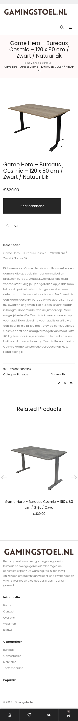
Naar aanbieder (32, 206)
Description (12, 245)
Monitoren (9, 662)
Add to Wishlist (7, 225)
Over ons (9, 617)
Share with (58, 374)
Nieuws (8, 630)
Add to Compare (16, 225)
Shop (36, 63)
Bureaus (46, 63)
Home (27, 63)
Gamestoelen (12, 656)
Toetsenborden (13, 668)
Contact (8, 611)
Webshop (9, 624)
